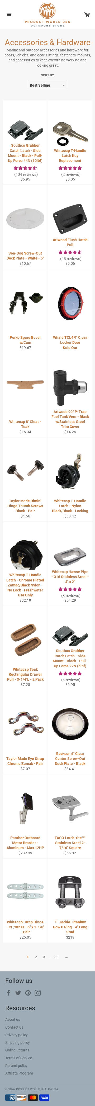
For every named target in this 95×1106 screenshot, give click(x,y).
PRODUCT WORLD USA (31, 1089)
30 (56, 957)
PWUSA (53, 1089)
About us (12, 1019)
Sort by (47, 75)
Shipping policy (17, 1042)
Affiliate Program (19, 1073)
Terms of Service (18, 1058)
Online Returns (17, 1050)
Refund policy (16, 1065)
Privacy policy (16, 1035)
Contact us (14, 1027)
